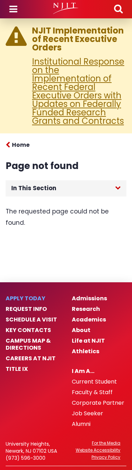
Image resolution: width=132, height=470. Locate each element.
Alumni (81, 424)
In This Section (33, 188)
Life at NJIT (88, 340)
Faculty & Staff (92, 392)
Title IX (17, 369)
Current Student (94, 381)
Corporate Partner (98, 402)
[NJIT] (66, 8)
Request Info (26, 309)
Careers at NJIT (31, 358)
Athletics (85, 351)
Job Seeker (87, 413)
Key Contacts (28, 330)
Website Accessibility (98, 450)
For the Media (106, 443)
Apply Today (25, 298)
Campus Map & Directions (28, 344)
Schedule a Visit (31, 319)
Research (86, 309)
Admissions (89, 298)
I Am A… (83, 371)
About (81, 330)
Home (21, 145)
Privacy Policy (106, 457)
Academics (89, 319)
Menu (13, 9)
